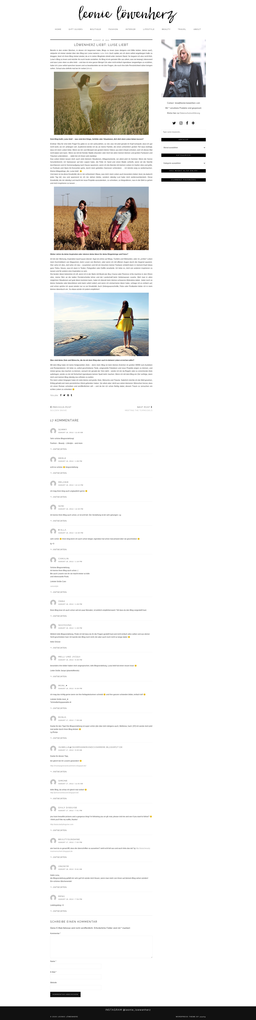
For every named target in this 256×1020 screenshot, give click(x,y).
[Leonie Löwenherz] (128, 13)
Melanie (63, 482)
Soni (61, 506)
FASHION (113, 29)
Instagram (128, 1009)
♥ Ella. (62, 530)
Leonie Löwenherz (68, 1016)
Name (53, 961)
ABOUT (197, 29)
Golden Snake (60, 409)
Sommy (62, 429)
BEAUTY (166, 29)
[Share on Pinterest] (68, 395)
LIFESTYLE (149, 29)
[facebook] (187, 123)
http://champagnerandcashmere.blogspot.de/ (68, 766)
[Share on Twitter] (64, 395)
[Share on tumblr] (71, 395)
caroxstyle (54, 586)
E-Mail (53, 972)
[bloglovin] (193, 123)
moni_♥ (62, 685)
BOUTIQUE (95, 29)
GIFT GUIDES (76, 29)
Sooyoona (65, 625)
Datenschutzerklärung (190, 113)
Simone (63, 781)
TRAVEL (182, 29)
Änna (61, 601)
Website (53, 983)
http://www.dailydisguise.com (61, 824)
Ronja (62, 717)
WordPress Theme (186, 1016)
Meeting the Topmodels (138, 409)
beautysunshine (69, 839)
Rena (61, 896)
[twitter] (174, 123)
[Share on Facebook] (61, 395)
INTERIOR (130, 29)
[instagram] (181, 123)
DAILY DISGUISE (67, 807)
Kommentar (55, 933)
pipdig (203, 1016)
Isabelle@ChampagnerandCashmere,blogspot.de (90, 747)
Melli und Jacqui (69, 657)
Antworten (60, 449)
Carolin (63, 558)
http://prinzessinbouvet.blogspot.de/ (64, 793)
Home (58, 29)
